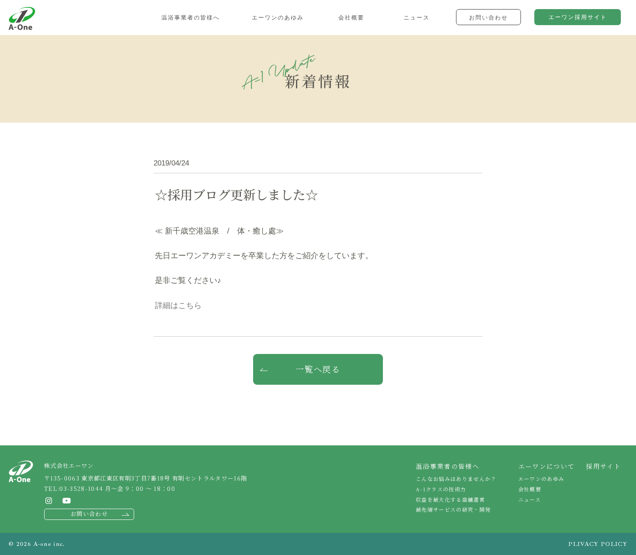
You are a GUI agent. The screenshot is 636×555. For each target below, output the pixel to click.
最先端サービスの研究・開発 (453, 509)
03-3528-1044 (81, 488)
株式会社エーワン (22, 18)
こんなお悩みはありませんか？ (456, 478)
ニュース (529, 499)
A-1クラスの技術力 (441, 489)
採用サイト (603, 466)
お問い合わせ (89, 514)
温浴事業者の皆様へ (447, 466)
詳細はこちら (178, 305)
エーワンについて (546, 466)
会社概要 (529, 489)
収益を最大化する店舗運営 (450, 499)
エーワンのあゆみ (541, 478)
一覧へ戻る (318, 369)
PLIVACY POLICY (598, 544)
